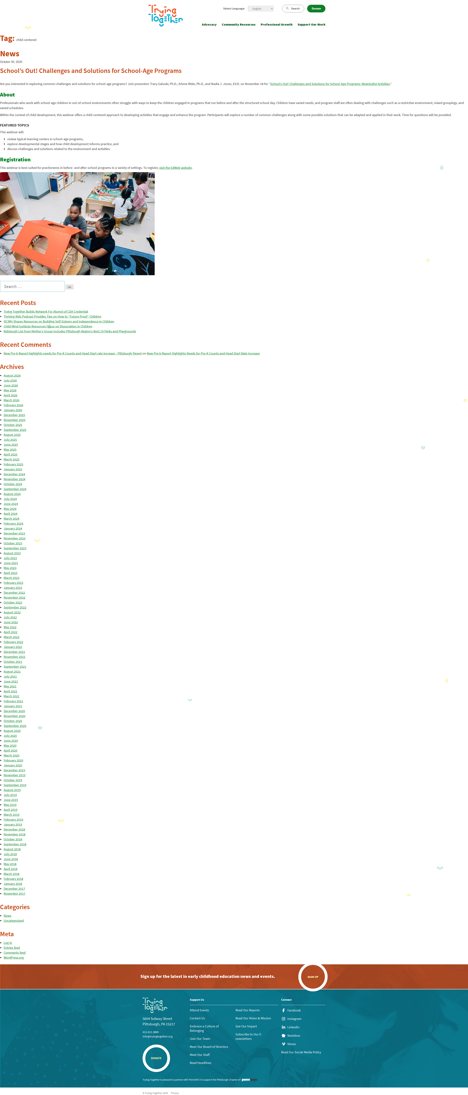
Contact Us (197, 1018)
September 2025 (15, 430)
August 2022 (12, 612)
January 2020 (13, 765)
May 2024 (10, 509)
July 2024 (10, 499)
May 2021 (10, 686)
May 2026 (10, 390)
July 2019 (10, 795)
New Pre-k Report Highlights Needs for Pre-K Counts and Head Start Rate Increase (203, 353)
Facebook (294, 1010)
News (7, 916)
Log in (8, 943)
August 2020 (12, 731)
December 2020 (14, 711)
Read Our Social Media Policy (301, 1052)
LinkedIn (293, 1027)
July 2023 (10, 558)
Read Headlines (200, 1063)
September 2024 (15, 489)
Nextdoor (293, 1035)
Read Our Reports (247, 1010)
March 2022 (11, 637)
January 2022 (13, 647)
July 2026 (10, 380)
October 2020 (13, 721)
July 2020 (10, 736)
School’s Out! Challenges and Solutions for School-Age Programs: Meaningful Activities (330, 84)
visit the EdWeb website (175, 168)
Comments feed (15, 952)
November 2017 (14, 893)
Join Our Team (200, 1039)
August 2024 (12, 494)
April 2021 (10, 691)
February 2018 (13, 879)
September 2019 (15, 785)
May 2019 (10, 805)
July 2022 (10, 617)
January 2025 (13, 469)
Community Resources (239, 24)
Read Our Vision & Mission (253, 1018)
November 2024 (14, 479)
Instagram (294, 1018)
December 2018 (14, 829)
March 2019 (11, 814)
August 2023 (12, 553)
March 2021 (11, 696)
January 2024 (13, 528)
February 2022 (13, 642)
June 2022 (11, 622)
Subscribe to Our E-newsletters (248, 1036)
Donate (316, 8)
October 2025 (13, 425)
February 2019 (13, 819)
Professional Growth (276, 24)
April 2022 (10, 632)
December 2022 (14, 592)
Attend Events (199, 1010)
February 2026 (13, 405)
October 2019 (13, 780)
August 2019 (12, 790)
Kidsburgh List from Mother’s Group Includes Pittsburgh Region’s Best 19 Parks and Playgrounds (70, 331)
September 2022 (15, 607)
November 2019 (14, 775)
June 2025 (11, 444)
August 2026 (12, 375)
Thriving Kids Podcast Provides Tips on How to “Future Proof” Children (52, 316)
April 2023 (10, 573)
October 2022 (13, 602)
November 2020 (14, 716)
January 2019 (13, 824)
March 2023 (11, 578)
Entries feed (12, 948)
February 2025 (13, 464)
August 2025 (12, 435)
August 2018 (12, 849)
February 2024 (13, 523)
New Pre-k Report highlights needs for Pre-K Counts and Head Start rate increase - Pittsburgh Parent (73, 353)
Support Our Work (311, 24)
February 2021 (13, 701)
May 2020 (10, 745)
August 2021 (12, 671)
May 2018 (10, 864)
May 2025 (10, 449)
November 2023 (14, 538)
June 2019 (11, 800)
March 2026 (11, 400)
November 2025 (14, 420)
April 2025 (10, 454)
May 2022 (10, 627)
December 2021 (14, 652)
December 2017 (14, 888)
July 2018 (10, 854)
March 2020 (11, 755)
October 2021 (13, 662)
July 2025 (10, 439)
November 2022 (14, 597)
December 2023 (14, 533)
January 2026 (13, 410)
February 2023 (13, 583)
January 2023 (13, 588)
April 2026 (10, 395)
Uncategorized (14, 920)
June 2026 (11, 385)
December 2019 (14, 770)
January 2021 (13, 706)
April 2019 (10, 810)
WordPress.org (14, 957)
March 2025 (11, 459)
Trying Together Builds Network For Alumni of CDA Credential (46, 311)
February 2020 (13, 760)
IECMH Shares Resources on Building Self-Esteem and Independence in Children (59, 321)
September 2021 (15, 666)
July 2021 (10, 676)
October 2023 (13, 543)
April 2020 (10, 750)
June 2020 (11, 740)
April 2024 (10, 513)
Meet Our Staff (200, 1055)
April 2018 (10, 869)
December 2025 (14, 415)
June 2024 (11, 504)
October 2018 (13, 839)
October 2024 (13, 484)
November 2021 (14, 657)
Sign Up (312, 977)
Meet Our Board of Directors (209, 1047)
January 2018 (13, 884)
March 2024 (11, 518)
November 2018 (14, 834)
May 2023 (10, 568)
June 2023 (11, 563)
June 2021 (11, 681)
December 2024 (14, 474)
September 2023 (15, 548)
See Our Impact (246, 1026)
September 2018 (15, 844)
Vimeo (291, 1044)
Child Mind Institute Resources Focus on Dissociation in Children (48, 326)
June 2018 (11, 859)
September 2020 (15, 726)
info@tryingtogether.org (158, 1036)
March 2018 (11, 874)
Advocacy (209, 24)
